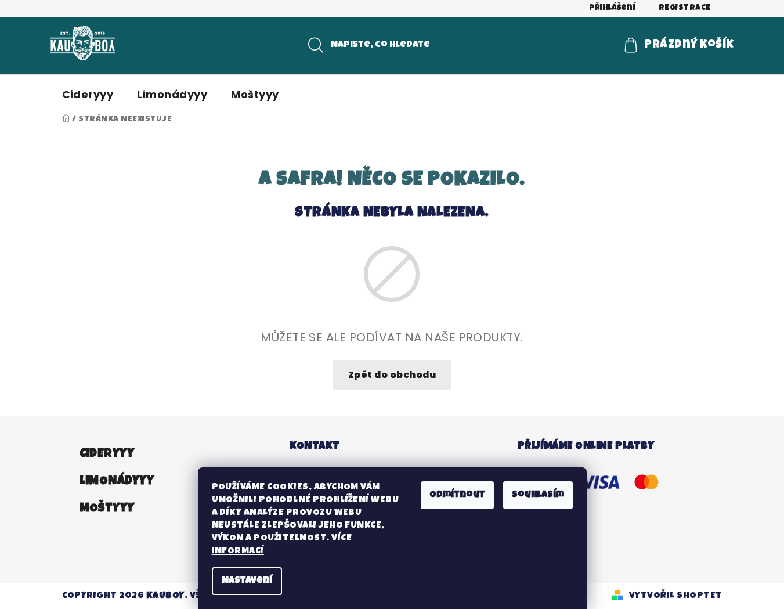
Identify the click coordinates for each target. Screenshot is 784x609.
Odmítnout (457, 495)
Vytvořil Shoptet (675, 596)
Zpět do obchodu (392, 374)
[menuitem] (87, 94)
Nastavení (247, 581)
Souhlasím (538, 495)
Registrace (685, 8)
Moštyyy (107, 509)
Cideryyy (107, 454)
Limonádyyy (117, 481)
